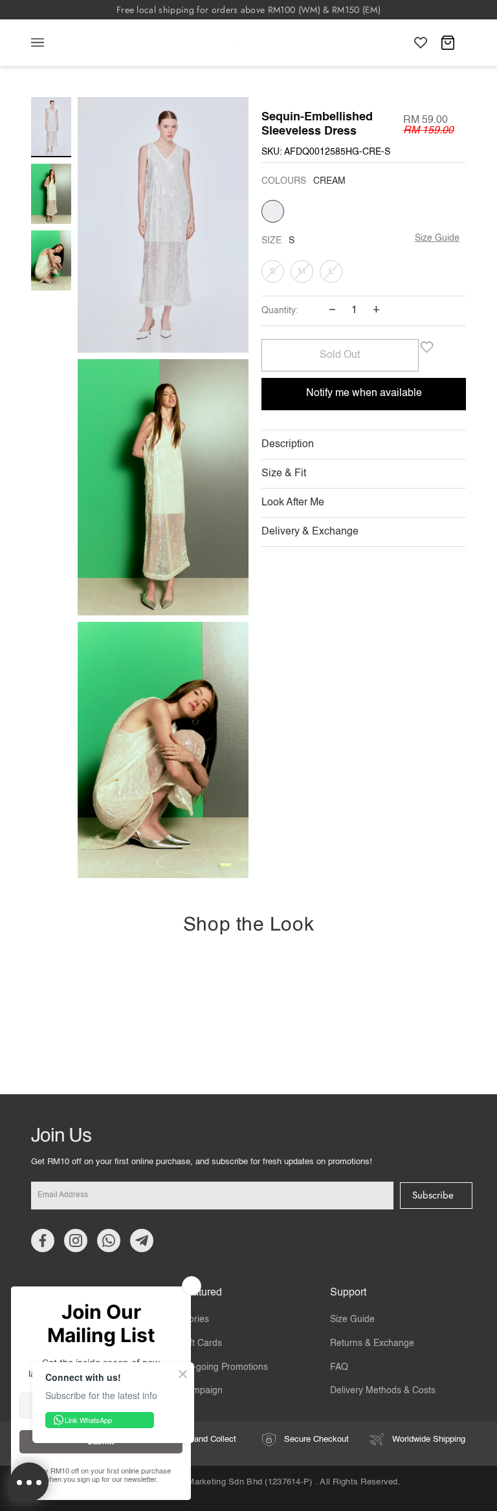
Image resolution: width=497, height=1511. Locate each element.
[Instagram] (75, 1240)
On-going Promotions (224, 1367)
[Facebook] (42, 1240)
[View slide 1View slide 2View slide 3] (163, 491)
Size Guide (437, 238)
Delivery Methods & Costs (383, 1390)
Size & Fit (283, 474)
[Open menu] (50, 42)
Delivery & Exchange (310, 532)
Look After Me (292, 503)
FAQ (339, 1367)
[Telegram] (141, 1240)
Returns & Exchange (372, 1343)
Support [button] (348, 1293)
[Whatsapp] (108, 1240)
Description (287, 444)
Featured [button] (201, 1293)
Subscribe (433, 1195)
